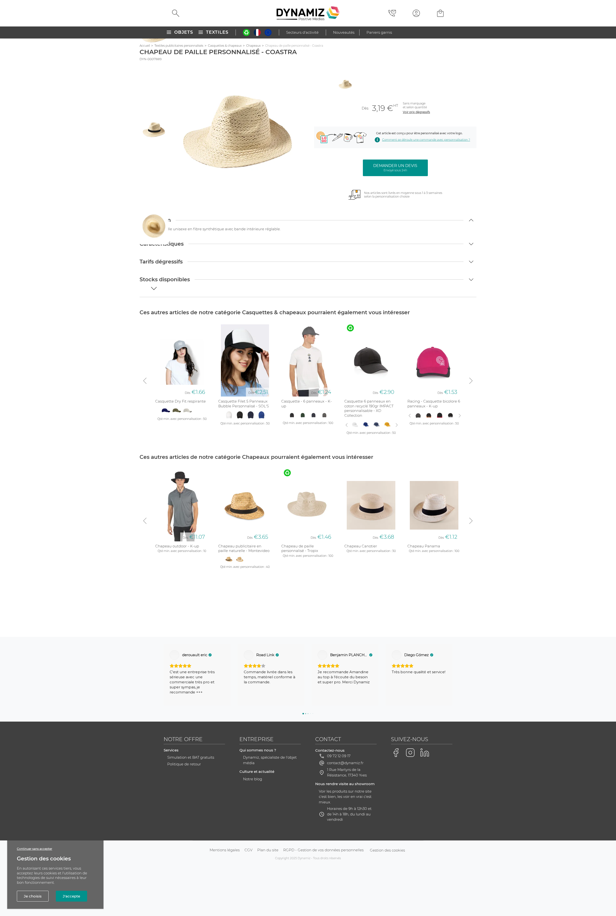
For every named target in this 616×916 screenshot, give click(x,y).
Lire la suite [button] (402, 697)
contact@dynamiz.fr (345, 763)
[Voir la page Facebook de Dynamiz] (396, 752)
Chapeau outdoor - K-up (177, 546)
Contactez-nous (330, 750)
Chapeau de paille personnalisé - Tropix (299, 548)
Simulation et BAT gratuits (190, 757)
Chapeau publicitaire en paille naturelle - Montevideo (244, 548)
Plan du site (267, 850)
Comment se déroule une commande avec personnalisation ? (426, 139)
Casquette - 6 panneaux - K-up (306, 403)
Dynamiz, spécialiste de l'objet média (270, 760)
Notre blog (252, 779)
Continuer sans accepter (34, 849)
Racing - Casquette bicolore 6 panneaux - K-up (433, 403)
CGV (248, 850)
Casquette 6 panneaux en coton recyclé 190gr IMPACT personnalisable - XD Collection (368, 408)
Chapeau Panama (423, 546)
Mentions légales (225, 850)
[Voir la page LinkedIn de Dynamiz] (425, 752)
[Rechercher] (176, 13)
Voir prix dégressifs (416, 112)
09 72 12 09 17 (339, 756)
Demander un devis (395, 167)
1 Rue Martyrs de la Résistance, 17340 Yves (347, 772)
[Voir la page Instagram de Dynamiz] (410, 752)
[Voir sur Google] (174, 655)
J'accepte (71, 896)
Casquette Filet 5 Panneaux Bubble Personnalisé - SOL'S (243, 403)
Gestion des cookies (387, 850)
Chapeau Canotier (360, 546)
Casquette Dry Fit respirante (180, 401)
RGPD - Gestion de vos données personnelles (323, 850)
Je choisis (33, 896)
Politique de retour (184, 764)
